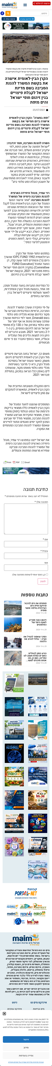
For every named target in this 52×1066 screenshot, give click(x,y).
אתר (46, 563)
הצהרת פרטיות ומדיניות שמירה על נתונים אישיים (26, 1062)
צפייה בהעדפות (26, 1055)
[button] (4, 1013)
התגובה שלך (41, 502)
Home (45, 68)
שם (45, 539)
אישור (26, 1039)
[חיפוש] (8, 13)
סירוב (26, 1047)
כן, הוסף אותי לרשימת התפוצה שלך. (29, 575)
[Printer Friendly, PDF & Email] (17, 462)
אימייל (44, 551)
